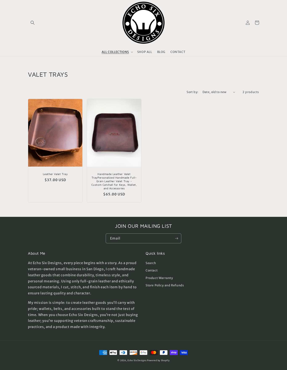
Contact (152, 270)
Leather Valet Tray (55, 174)
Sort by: (192, 92)
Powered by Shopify (158, 360)
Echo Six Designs (137, 360)
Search (151, 263)
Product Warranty (159, 278)
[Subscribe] (176, 238)
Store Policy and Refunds (165, 285)
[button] (32, 22)
